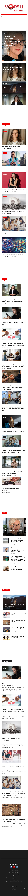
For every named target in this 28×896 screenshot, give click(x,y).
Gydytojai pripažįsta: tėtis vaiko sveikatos (12, 233)
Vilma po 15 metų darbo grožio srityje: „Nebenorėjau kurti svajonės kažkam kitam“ (18, 568)
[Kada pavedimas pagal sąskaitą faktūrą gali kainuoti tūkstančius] (11, 462)
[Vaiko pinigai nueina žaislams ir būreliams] (11, 421)
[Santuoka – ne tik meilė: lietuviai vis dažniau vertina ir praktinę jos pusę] (11, 376)
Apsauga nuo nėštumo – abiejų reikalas (13, 766)
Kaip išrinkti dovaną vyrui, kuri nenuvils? (13, 819)
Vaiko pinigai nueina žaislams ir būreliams (14, 431)
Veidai (5, 33)
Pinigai (4, 95)
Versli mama (4, 492)
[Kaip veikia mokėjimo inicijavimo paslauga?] (11, 481)
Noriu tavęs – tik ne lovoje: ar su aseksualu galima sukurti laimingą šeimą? (18, 636)
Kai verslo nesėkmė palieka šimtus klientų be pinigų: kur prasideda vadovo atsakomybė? (13, 738)
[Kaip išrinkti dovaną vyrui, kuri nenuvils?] (6, 622)
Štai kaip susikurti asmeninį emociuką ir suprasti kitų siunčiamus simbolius (17, 629)
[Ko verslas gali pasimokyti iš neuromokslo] (14, 245)
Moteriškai (5, 83)
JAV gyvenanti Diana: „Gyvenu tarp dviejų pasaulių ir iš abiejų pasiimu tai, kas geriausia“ (12, 41)
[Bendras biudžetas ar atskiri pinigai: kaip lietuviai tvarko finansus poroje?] (11, 441)
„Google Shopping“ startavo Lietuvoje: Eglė (13, 189)
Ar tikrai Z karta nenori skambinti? (10, 168)
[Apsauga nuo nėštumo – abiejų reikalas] (6, 615)
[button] (25, 46)
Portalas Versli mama (6, 148)
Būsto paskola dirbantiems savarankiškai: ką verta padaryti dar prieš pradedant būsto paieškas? (14, 301)
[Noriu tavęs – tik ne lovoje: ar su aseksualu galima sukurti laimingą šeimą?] (6, 637)
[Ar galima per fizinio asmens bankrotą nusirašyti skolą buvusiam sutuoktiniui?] (11, 334)
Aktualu (5, 65)
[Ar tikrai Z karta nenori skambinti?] (14, 158)
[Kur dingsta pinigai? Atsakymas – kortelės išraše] (11, 313)
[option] (14, 194)
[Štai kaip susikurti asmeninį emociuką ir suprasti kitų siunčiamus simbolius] (6, 630)
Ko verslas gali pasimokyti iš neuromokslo (12, 254)
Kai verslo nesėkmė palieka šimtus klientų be (13, 211)
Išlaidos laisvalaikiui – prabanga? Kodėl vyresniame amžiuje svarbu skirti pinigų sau (13, 408)
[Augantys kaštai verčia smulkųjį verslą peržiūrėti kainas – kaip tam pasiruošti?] (11, 355)
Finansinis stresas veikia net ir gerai (11, 146)
